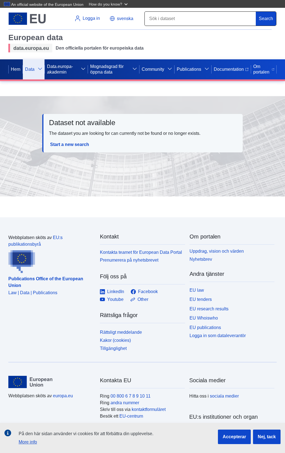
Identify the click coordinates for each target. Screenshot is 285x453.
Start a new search (69, 144)
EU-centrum (131, 416)
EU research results (209, 308)
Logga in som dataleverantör (218, 335)
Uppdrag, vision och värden (217, 251)
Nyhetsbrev (201, 259)
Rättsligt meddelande (121, 332)
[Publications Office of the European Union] (50, 260)
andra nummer (124, 402)
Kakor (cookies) (115, 340)
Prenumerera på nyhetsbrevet (129, 260)
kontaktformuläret (149, 409)
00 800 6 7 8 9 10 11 (130, 396)
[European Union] (51, 382)
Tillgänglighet (113, 348)
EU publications (205, 327)
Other (142, 299)
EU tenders (201, 299)
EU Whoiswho (204, 318)
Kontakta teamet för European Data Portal (141, 252)
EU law (197, 290)
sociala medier (224, 396)
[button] (109, 4)
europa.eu (63, 395)
